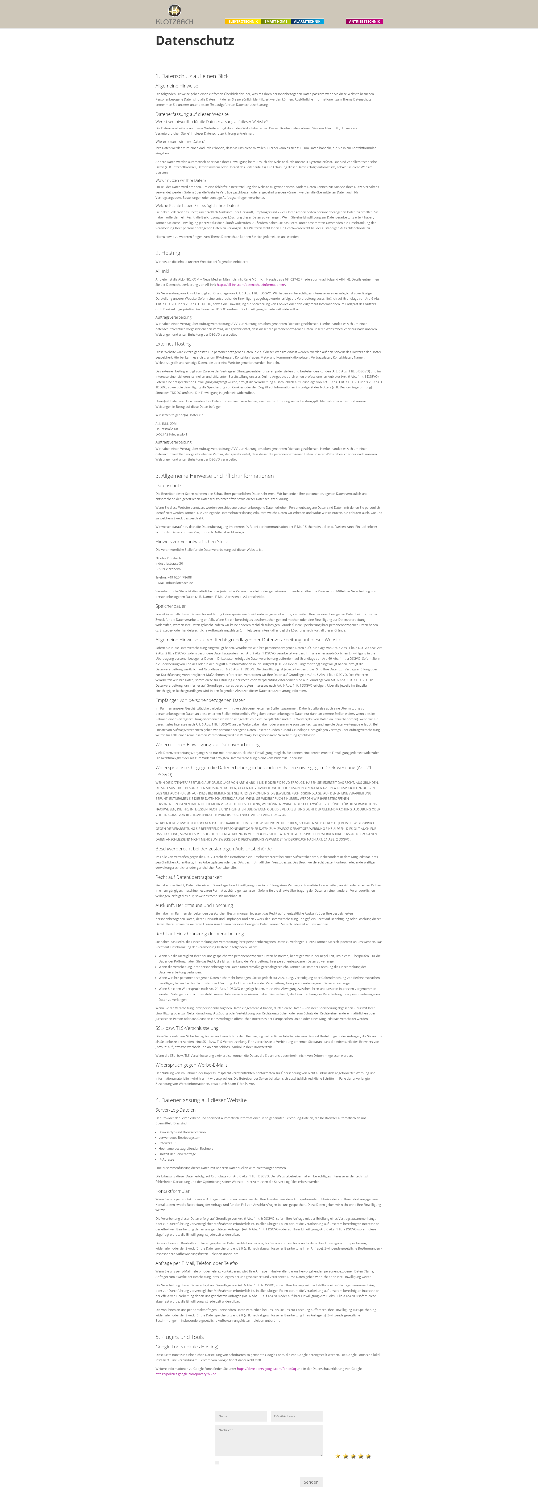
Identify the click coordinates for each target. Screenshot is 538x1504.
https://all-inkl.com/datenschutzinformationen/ (251, 284)
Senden (311, 1482)
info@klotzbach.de (170, 1443)
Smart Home (276, 21)
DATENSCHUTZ (346, 1419)
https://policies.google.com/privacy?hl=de (186, 1374)
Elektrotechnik (243, 21)
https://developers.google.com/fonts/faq (266, 1368)
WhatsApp (164, 1453)
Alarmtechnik (307, 21)
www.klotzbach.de (170, 1448)
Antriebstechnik (364, 21)
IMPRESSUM (344, 1413)
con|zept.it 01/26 (359, 1429)
